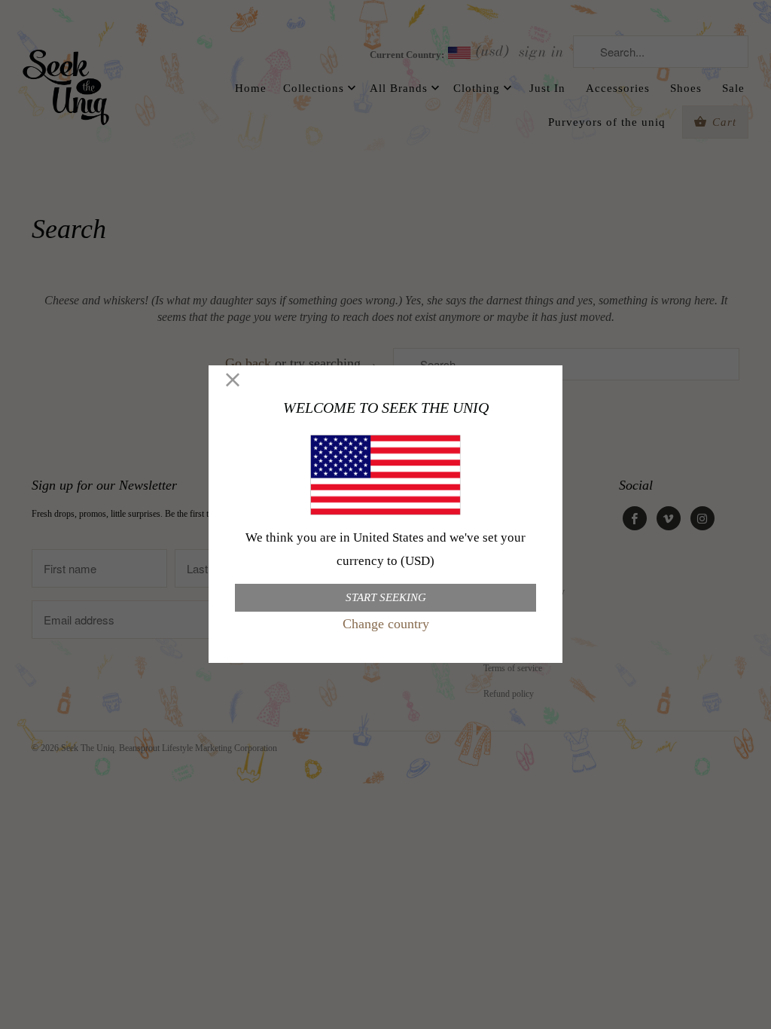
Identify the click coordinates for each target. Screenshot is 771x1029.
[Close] (233, 381)
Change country (386, 623)
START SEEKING (386, 597)
